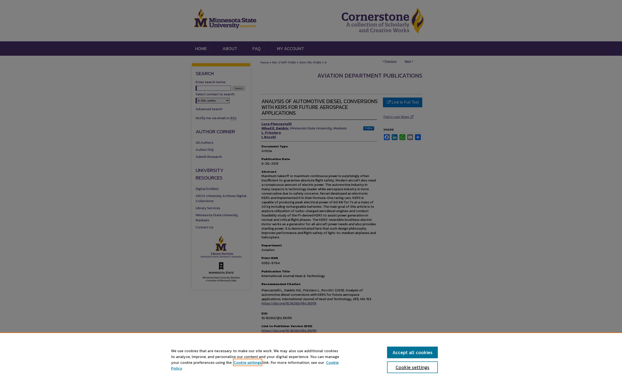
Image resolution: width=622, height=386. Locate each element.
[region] (311, 359)
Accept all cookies (412, 352)
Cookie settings (247, 362)
